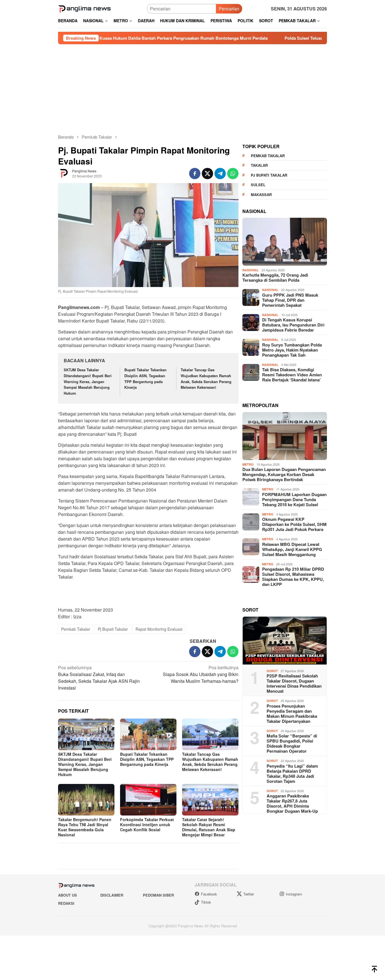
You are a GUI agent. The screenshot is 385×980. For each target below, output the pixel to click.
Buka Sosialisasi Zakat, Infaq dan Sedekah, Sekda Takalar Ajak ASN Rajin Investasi (99, 677)
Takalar (259, 262)
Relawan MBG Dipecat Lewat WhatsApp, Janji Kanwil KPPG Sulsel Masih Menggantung (292, 646)
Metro (248, 561)
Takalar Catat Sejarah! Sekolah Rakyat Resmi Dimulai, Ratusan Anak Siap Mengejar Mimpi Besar (208, 827)
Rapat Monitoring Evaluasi (159, 629)
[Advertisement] (192, 86)
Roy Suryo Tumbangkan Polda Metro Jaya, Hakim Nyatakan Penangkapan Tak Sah (292, 447)
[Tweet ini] (207, 173)
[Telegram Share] (220, 173)
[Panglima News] (84, 8)
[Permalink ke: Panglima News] (63, 173)
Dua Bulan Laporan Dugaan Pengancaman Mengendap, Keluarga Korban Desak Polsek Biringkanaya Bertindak (284, 571)
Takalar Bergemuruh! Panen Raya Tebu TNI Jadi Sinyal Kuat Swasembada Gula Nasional (84, 827)
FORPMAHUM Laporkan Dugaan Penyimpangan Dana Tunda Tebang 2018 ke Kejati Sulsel (294, 596)
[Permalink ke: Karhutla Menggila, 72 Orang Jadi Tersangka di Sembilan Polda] (284, 339)
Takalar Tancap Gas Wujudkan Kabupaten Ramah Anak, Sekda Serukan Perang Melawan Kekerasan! (206, 378)
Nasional (250, 367)
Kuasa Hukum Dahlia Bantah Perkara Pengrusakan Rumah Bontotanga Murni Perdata (102, 38)
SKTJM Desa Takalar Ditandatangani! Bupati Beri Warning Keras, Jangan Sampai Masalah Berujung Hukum (88, 381)
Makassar (261, 291)
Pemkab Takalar (75, 629)
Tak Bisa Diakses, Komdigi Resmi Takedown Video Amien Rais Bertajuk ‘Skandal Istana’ (292, 471)
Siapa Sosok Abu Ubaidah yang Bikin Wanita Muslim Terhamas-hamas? (200, 674)
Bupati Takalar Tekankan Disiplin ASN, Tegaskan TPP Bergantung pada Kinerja (145, 378)
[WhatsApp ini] (232, 173)
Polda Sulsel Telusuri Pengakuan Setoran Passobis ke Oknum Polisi (270, 38)
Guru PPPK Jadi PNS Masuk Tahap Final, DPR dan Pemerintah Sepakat (290, 397)
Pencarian (229, 8)
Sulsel (258, 282)
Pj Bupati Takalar (113, 629)
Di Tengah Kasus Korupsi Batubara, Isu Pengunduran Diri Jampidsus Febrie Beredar (293, 422)
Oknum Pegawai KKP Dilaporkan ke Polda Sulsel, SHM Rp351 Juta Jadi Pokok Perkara (294, 621)
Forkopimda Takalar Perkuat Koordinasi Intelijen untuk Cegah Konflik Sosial (147, 824)
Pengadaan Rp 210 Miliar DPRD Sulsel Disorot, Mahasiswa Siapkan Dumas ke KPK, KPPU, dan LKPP (293, 674)
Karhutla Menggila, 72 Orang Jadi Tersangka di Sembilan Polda (275, 375)
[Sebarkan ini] (194, 173)
